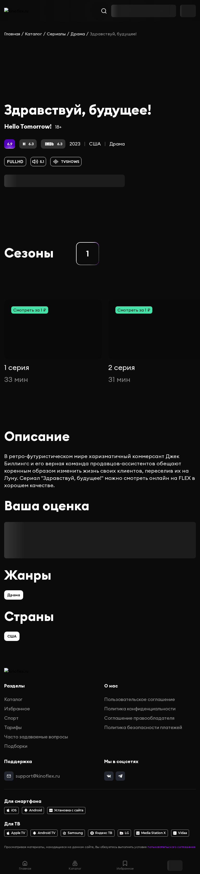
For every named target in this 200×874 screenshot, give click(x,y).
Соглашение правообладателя (139, 718)
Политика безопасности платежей (143, 727)
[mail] (9, 776)
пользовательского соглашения (171, 847)
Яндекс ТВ (103, 833)
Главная (12, 33)
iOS (14, 810)
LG (127, 833)
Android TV (46, 833)
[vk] (109, 776)
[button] (87, 253)
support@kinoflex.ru (38, 776)
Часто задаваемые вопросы (36, 737)
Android (35, 810)
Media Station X (153, 833)
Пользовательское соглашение (139, 699)
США (95, 144)
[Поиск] (104, 11)
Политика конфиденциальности (140, 709)
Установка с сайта (68, 810)
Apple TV (18, 833)
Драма (78, 33)
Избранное (17, 709)
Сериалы (56, 33)
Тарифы (13, 727)
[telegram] (120, 776)
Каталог (33, 33)
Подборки (15, 746)
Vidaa (182, 833)
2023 (75, 144)
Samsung (75, 833)
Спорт (11, 718)
